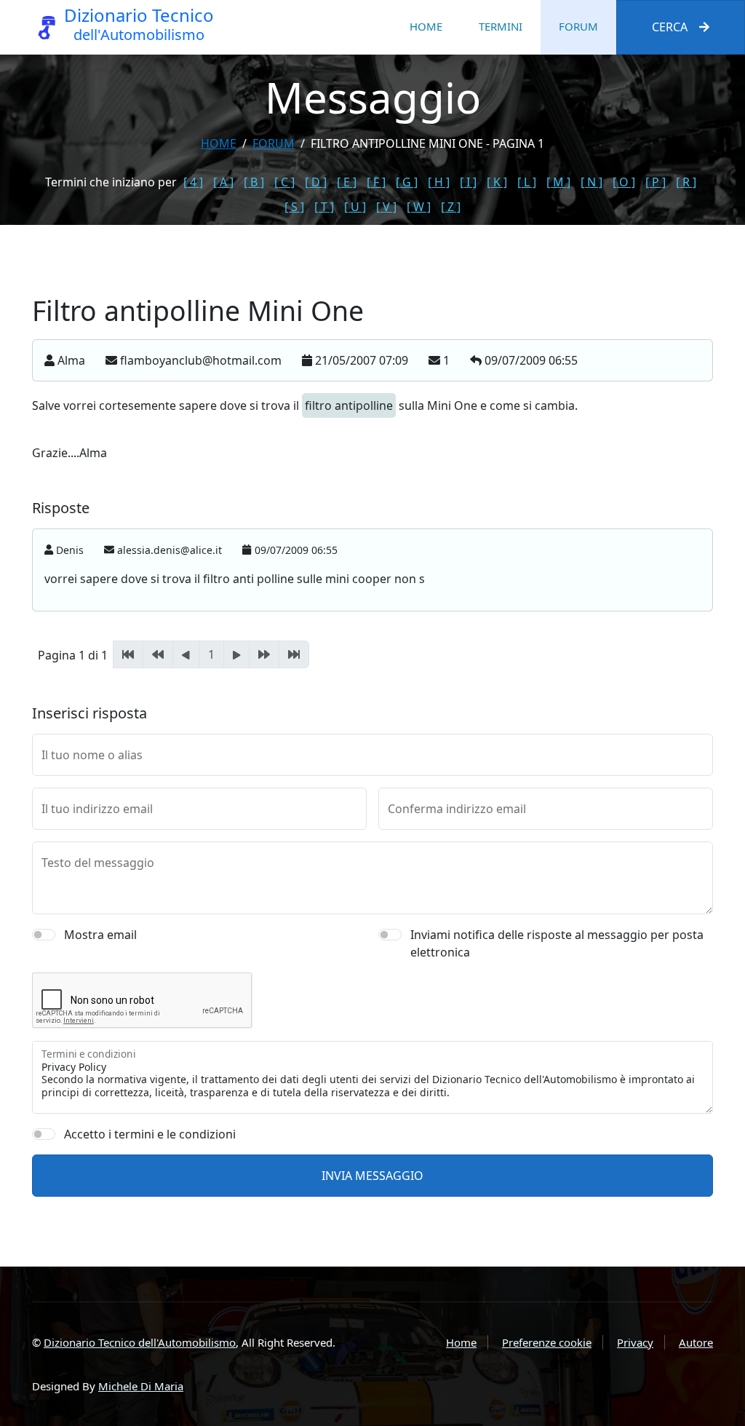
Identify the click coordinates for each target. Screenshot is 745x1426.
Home (426, 26)
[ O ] (624, 182)
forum (273, 143)
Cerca (670, 27)
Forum (578, 26)
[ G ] (407, 182)
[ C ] (284, 182)
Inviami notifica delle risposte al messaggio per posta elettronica (557, 943)
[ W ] (419, 207)
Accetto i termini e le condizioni (150, 1134)
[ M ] (558, 182)
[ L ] (526, 182)
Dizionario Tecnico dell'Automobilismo (140, 1342)
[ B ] (254, 182)
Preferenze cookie (546, 1342)
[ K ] (497, 182)
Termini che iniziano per (111, 182)
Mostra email (100, 935)
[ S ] (294, 207)
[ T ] (324, 207)
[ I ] (468, 182)
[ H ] (439, 182)
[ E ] (346, 182)
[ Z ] (451, 207)
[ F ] (376, 182)
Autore (696, 1342)
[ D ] (316, 182)
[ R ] (686, 182)
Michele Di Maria (140, 1386)
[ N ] (591, 182)
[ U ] (355, 207)
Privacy (635, 1342)
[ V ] (386, 207)
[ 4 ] (193, 182)
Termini (500, 26)
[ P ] (655, 182)
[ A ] (223, 182)
